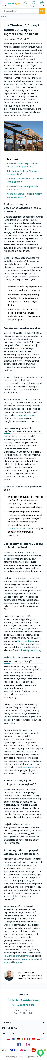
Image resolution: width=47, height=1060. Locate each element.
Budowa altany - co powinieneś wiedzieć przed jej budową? (23, 165)
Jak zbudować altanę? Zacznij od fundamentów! (23, 173)
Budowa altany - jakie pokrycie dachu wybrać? (22, 188)
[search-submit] (42, 11)
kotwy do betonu (27, 641)
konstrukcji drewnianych (16, 955)
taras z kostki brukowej (19, 528)
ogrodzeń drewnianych (28, 767)
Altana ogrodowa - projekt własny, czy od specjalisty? (24, 195)
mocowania (27, 959)
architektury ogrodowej (28, 650)
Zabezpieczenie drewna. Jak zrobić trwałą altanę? (25, 180)
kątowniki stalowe (13, 962)
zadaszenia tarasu (25, 415)
